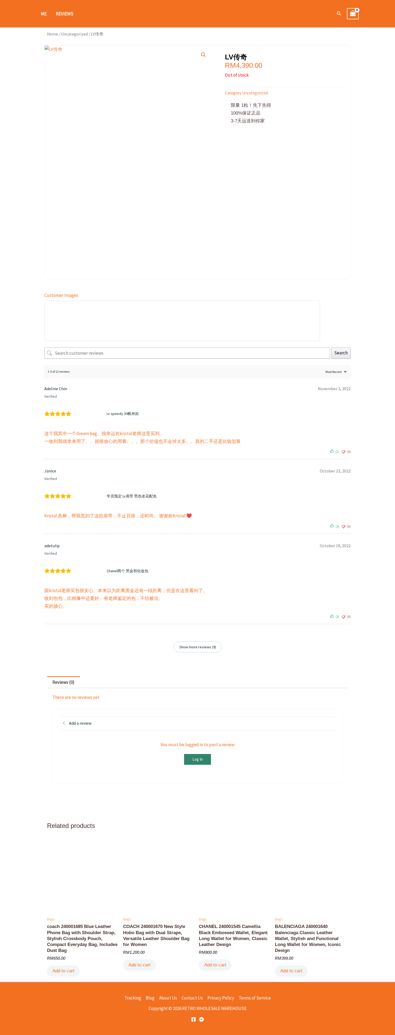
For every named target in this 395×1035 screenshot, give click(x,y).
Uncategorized (74, 34)
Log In (197, 759)
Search (341, 353)
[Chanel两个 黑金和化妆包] (91, 570)
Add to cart (63, 970)
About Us (168, 998)
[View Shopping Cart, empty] (353, 14)
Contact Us (192, 998)
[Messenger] (201, 1019)
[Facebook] (193, 1019)
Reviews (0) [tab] (63, 682)
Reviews (64, 14)
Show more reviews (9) (197, 647)
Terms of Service (255, 998)
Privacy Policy (220, 998)
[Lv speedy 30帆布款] (91, 413)
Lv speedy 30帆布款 (123, 413)
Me (44, 14)
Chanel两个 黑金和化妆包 (127, 570)
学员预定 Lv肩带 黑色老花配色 (132, 496)
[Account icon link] (85, 13)
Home (52, 34)
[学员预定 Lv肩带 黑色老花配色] (91, 496)
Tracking (132, 998)
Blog (150, 998)
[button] (339, 13)
